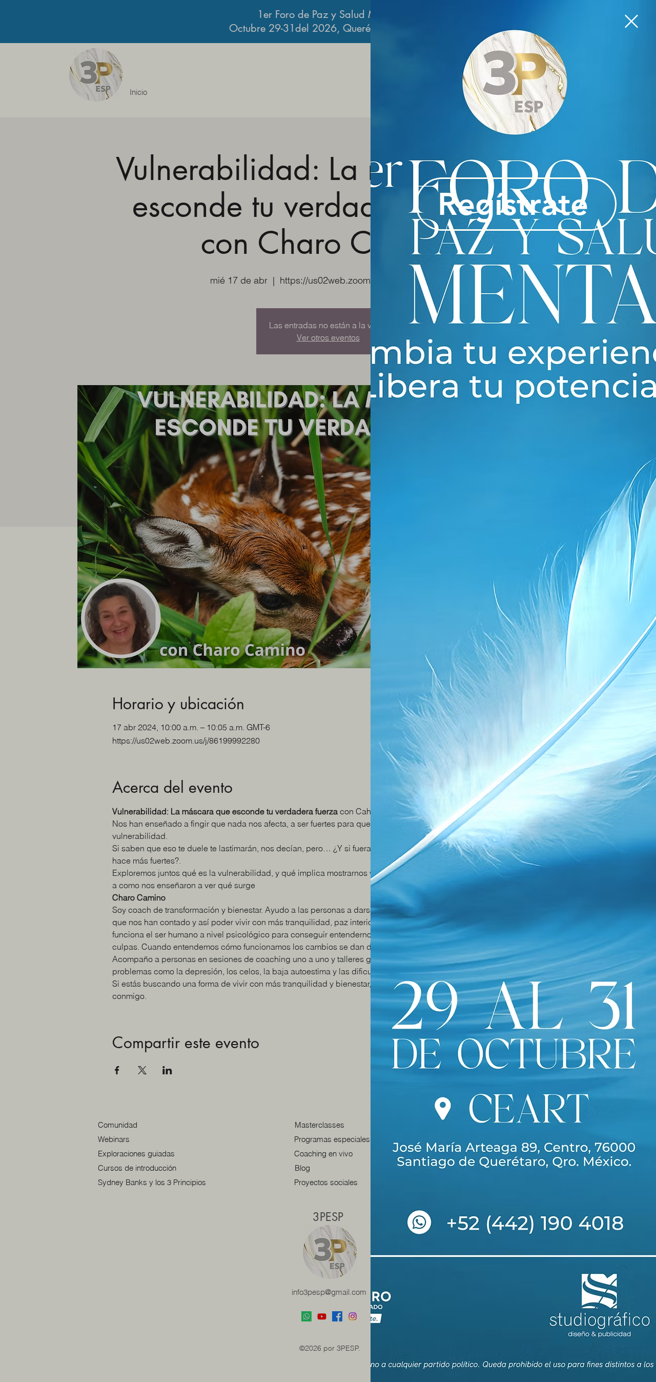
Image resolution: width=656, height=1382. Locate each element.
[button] (631, 21)
